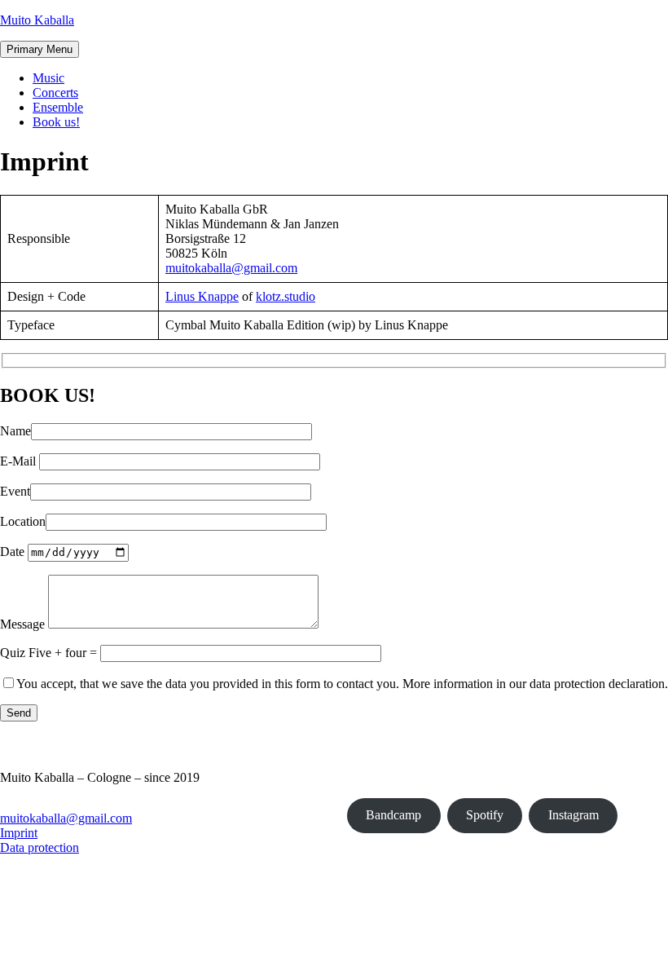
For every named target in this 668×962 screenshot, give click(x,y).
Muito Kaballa (37, 20)
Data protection (39, 847)
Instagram (573, 815)
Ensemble (58, 107)
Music (48, 78)
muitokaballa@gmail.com (231, 268)
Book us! (56, 122)
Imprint (18, 833)
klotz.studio (285, 296)
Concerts (55, 92)
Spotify (484, 815)
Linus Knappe (202, 296)
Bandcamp (393, 815)
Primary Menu (40, 49)
